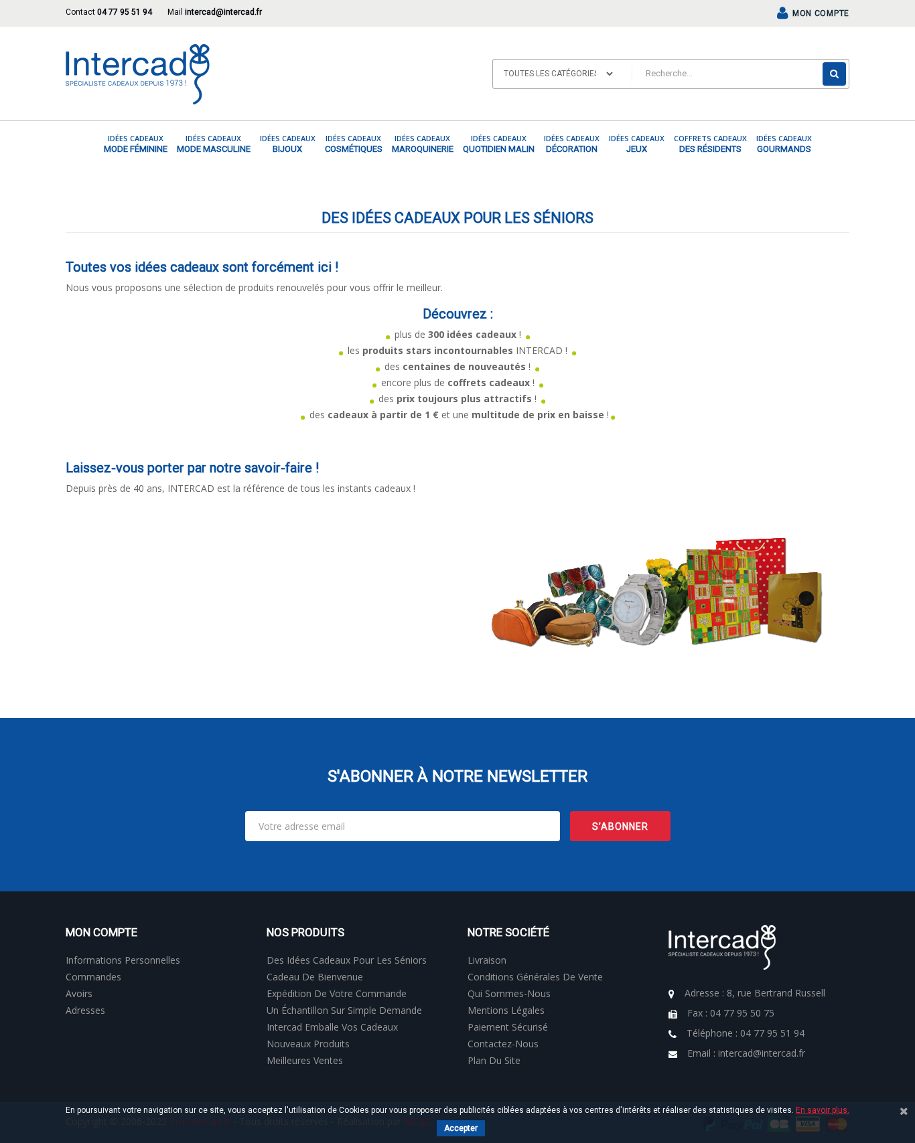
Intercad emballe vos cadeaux (332, 1027)
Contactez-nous (503, 1043)
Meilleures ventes (305, 1060)
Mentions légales (506, 1010)
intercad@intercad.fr (223, 12)
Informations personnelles (123, 960)
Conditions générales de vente (535, 976)
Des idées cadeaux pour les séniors (347, 960)
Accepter (461, 1128)
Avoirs (79, 993)
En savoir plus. (822, 1110)
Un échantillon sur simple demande (344, 1010)
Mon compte (101, 932)
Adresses (85, 1010)
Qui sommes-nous (509, 993)
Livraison (487, 960)
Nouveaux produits (308, 1043)
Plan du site (494, 1060)
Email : (746, 1053)
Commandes (93, 976)
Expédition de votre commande (337, 993)
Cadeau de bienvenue (315, 976)
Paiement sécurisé (508, 1027)
